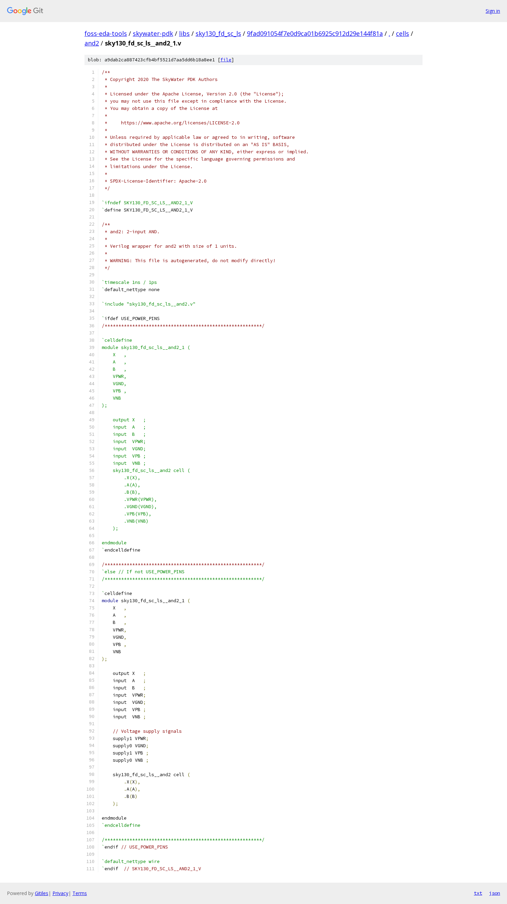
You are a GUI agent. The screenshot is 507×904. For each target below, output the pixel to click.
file (225, 60)
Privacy (60, 893)
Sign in (493, 11)
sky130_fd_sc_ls (218, 33)
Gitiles (41, 893)
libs (184, 33)
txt (478, 893)
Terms (79, 893)
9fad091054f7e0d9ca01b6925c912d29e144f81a (315, 33)
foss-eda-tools (105, 33)
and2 (91, 43)
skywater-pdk (153, 33)
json (494, 893)
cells (402, 33)
